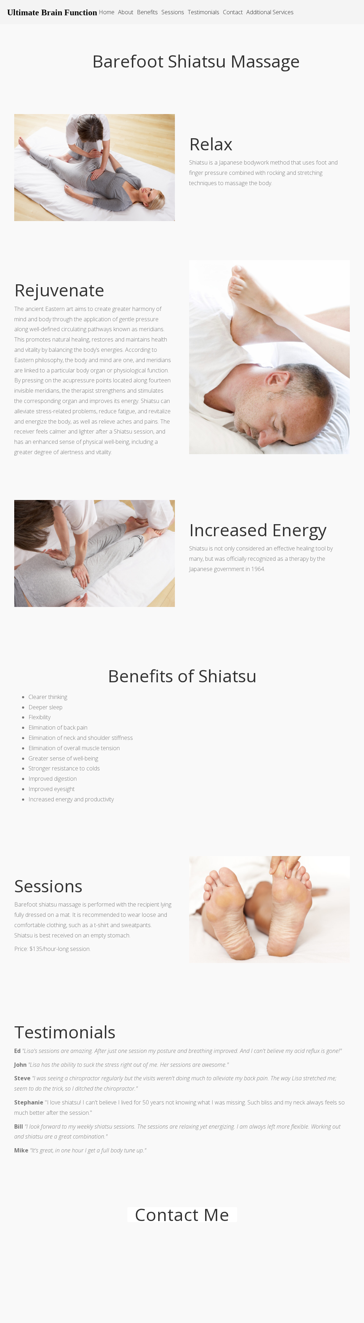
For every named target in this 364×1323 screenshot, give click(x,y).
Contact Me (182, 1214)
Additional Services (270, 12)
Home (106, 12)
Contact (233, 12)
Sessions (172, 12)
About (125, 12)
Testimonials (203, 12)
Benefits (147, 12)
